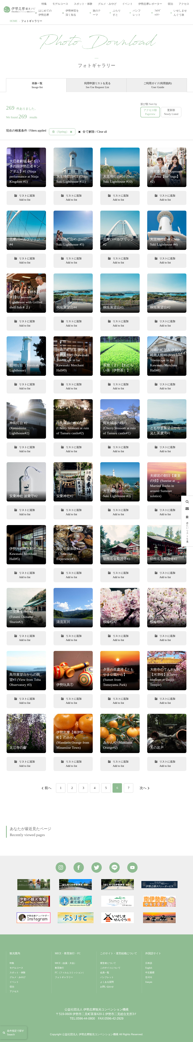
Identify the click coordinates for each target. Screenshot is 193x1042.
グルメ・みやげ (17, 977)
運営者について (108, 963)
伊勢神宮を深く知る (72, 12)
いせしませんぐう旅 (180, 12)
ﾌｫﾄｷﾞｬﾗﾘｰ (158, 12)
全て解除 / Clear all (95, 131)
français (148, 982)
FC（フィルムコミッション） (70, 972)
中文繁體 (149, 972)
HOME (14, 21)
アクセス (14, 991)
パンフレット (137, 12)
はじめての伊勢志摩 (45, 12)
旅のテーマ (97, 12)
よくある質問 (107, 982)
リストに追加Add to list (27, 197)
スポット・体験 (17, 972)
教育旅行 (59, 968)
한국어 (148, 977)
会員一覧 (104, 972)
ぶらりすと (117, 12)
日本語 (148, 963)
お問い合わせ (107, 986)
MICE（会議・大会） (65, 963)
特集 (12, 963)
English (148, 968)
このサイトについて (110, 968)
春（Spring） (60, 131)
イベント (14, 982)
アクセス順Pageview (150, 112)
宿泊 (12, 986)
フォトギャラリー (31, 21)
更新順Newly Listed (171, 112)
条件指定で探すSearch (15, 1032)
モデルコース (16, 968)
